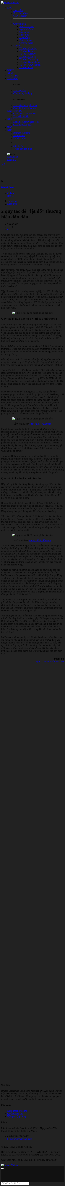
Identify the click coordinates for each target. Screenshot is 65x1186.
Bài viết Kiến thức (8, 187)
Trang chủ (12, 201)
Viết (3, 164)
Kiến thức (12, 203)
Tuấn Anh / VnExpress (40, 423)
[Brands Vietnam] (10, 2)
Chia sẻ (10, 193)
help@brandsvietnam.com (19, 1139)
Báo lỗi (10, 196)
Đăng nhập (12, 156)
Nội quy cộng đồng (16, 1116)
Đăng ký (11, 159)
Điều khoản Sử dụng (17, 1111)
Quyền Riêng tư (15, 1113)
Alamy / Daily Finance (40, 540)
